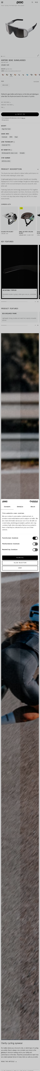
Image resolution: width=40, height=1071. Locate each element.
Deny (20, 568)
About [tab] (33, 506)
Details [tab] (20, 506)
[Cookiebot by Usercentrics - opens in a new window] (30, 501)
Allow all (20, 557)
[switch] (35, 543)
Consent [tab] (7, 506)
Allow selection (20, 563)
